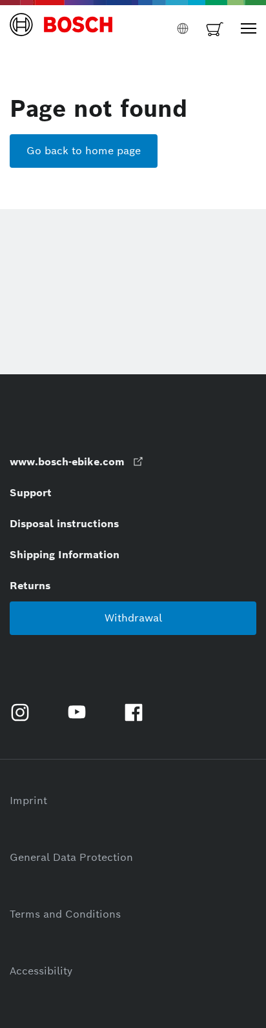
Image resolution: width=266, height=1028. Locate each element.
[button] (61, 28)
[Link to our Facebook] (138, 712)
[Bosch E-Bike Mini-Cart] (215, 28)
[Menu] (248, 28)
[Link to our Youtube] (81, 712)
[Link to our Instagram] (25, 712)
